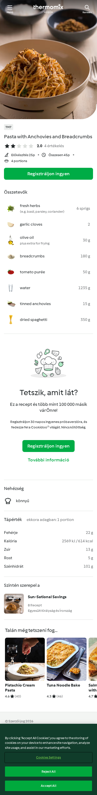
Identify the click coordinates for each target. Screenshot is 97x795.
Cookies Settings (48, 757)
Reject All (48, 771)
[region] (48, 759)
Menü (10, 12)
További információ (48, 460)
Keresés (87, 12)
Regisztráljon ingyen (48, 173)
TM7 (8, 127)
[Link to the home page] (48, 9)
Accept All (48, 786)
